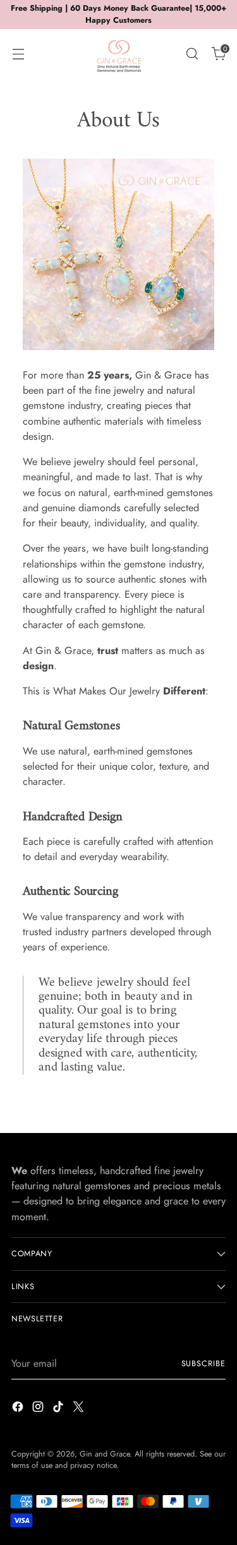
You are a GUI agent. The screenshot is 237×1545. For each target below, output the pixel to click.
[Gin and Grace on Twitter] (79, 1408)
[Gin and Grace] (118, 53)
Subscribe (203, 1363)
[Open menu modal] (18, 53)
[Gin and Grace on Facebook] (19, 1408)
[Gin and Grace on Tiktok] (59, 1408)
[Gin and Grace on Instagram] (39, 1408)
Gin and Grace (105, 1454)
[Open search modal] (192, 53)
